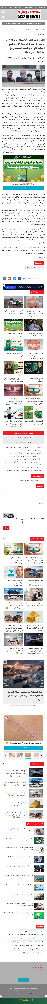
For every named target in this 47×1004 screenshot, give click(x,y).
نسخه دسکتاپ (23, 980)
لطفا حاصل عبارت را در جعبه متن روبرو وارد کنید (29, 519)
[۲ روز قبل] (39, 868)
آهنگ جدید (28, 942)
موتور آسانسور (24, 931)
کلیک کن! (23, 748)
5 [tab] (24, 705)
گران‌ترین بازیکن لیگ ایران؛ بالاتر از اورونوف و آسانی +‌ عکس (25, 453)
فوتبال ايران (26, 30)
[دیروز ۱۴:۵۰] (39, 840)
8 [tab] (16, 705)
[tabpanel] (23, 681)
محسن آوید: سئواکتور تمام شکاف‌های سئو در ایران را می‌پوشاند (19, 867)
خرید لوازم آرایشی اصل (36, 938)
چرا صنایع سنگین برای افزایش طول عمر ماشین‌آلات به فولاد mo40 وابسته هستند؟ (19, 895)
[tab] (23, 433)
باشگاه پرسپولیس (30, 268)
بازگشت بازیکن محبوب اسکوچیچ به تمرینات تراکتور (28, 459)
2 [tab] (31, 705)
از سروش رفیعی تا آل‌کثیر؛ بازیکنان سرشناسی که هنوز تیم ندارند (25, 456)
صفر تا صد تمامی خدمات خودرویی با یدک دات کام (20, 857)
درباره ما (41, 965)
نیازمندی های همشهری (28, 7)
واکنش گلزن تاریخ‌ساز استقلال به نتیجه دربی (30, 480)
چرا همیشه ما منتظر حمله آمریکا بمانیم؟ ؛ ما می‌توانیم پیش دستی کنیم (25, 696)
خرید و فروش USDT (37, 931)
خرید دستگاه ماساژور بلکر (35, 934)
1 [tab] (34, 705)
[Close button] (46, 996)
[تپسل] (4, 152)
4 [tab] (26, 705)
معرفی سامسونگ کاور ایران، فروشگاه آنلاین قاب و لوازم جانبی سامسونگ (19, 848)
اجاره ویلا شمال (20, 934)
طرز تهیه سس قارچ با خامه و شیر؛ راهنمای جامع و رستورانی (20, 830)
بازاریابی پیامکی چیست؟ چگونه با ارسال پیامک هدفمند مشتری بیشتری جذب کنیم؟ (19, 904)
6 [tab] (21, 705)
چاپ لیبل (40, 945)
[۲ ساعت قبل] (23, 674)
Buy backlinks (29, 945)
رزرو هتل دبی (38, 953)
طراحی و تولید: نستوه (22, 994)
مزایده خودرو (9, 938)
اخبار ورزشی (34, 30)
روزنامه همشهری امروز (40, 7)
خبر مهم (40, 268)
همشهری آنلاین (29, 14)
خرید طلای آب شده (21, 938)
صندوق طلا (39, 949)
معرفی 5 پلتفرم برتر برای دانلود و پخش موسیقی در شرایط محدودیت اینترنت (18, 886)
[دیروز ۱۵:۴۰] (39, 831)
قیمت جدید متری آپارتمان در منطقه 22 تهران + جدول (19, 875)
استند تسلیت (39, 942)
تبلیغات (41, 970)
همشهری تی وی (8, 7)
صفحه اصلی (42, 30)
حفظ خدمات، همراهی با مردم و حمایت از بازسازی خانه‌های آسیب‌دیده (18, 914)
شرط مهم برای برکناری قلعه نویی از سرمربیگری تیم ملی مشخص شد (24, 471)
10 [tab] (11, 705)
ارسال (6, 528)
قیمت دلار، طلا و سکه (37, 967)
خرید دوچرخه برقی (17, 942)
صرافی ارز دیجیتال (17, 945)
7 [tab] (19, 705)
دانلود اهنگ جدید (15, 949)
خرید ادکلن (10, 934)
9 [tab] (14, 705)
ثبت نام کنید (24, 187)
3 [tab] (29, 705)
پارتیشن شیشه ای (28, 949)
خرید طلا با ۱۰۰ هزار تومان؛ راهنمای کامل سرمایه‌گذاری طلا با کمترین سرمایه (18, 839)
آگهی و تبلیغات (17, 7)
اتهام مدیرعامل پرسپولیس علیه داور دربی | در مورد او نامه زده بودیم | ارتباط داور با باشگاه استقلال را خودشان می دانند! (24, 46)
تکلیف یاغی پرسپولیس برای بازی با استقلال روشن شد (27, 468)
